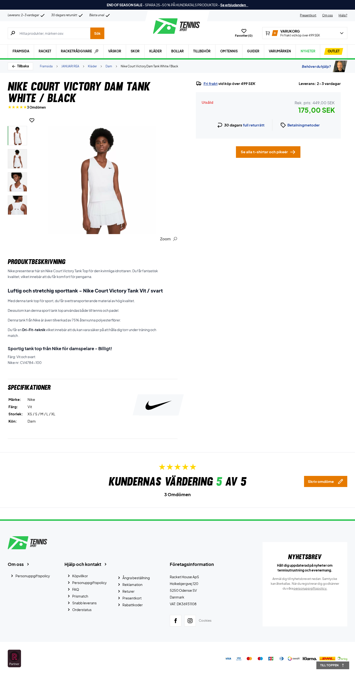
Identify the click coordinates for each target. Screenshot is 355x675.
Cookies (205, 620)
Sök (97, 33)
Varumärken (280, 51)
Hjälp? (343, 15)
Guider (253, 51)
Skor (135, 51)
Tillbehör (202, 51)
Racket (45, 51)
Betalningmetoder (303, 125)
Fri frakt (211, 83)
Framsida (21, 51)
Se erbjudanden (234, 5)
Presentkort (308, 15)
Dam (109, 66)
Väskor (114, 51)
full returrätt (253, 125)
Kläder (155, 51)
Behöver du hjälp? (316, 66)
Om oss (327, 15)
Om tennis (229, 51)
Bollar (177, 51)
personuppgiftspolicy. (310, 588)
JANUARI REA (70, 66)
